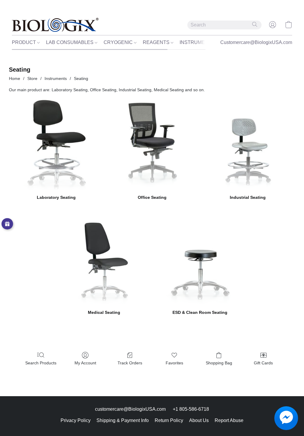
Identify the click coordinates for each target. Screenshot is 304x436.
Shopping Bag (219, 363)
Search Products (40, 363)
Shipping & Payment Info (122, 420)
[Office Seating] (152, 143)
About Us (199, 420)
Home (14, 78)
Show (7, 224)
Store (32, 78)
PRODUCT (24, 42)
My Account (85, 363)
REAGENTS (157, 42)
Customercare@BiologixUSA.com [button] (256, 42)
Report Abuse (229, 420)
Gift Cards (263, 363)
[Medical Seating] (104, 258)
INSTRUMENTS (198, 42)
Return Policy (169, 420)
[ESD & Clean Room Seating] (200, 258)
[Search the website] (254, 24)
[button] (55, 24)
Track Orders (130, 363)
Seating (81, 78)
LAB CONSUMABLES (70, 42)
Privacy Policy (76, 420)
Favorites (174, 363)
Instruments (56, 78)
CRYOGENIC (119, 42)
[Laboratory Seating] (56, 143)
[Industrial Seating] (247, 143)
